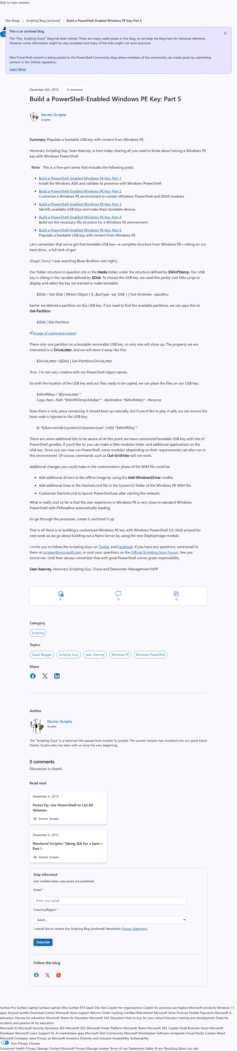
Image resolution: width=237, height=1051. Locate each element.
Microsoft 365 (76, 1028)
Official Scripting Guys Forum (154, 552)
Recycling (170, 1048)
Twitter (104, 546)
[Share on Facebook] (33, 677)
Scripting (38, 633)
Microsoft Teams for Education (67, 1018)
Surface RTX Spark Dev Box (87, 1007)
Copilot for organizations (124, 1007)
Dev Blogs (13, 20)
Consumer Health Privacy (18, 1048)
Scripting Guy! (69, 654)
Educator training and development (190, 1018)
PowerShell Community (93, 57)
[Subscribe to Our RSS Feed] (58, 977)
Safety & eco (154, 1048)
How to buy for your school (144, 1018)
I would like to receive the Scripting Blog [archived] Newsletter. (91, 928)
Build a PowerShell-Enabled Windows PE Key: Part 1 (80, 178)
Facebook (125, 546)
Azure (205, 1028)
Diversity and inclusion (96, 1038)
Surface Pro (8, 1007)
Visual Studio (195, 1033)
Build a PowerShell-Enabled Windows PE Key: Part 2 (80, 191)
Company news (25, 1038)
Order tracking (112, 1012)
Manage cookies (97, 1048)
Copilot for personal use (160, 1007)
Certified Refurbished (138, 1012)
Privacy (80, 1048)
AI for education (42, 1023)
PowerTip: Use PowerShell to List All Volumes (63, 807)
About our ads (188, 1048)
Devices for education (30, 1018)
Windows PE (120, 654)
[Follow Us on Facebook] (36, 977)
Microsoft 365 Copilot (162, 1028)
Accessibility (120, 1038)
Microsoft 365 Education (107, 1018)
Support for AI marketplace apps (61, 1033)
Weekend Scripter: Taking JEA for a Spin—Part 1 (68, 846)
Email (38, 889)
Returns (95, 1012)
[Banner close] (225, 33)
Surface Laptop (27, 1007)
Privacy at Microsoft (51, 1038)
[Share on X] (45, 677)
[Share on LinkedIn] (57, 677)
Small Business (189, 1028)
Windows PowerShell (150, 654)
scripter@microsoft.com (62, 552)
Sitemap (42, 1048)
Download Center (42, 1012)
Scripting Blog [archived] (43, 20)
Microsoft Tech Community (104, 1033)
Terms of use (119, 1048)
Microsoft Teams (135, 1028)
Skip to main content (14, 2)
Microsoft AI (8, 1028)
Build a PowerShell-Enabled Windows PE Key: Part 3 (80, 204)
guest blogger (42, 654)
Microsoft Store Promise (171, 1012)
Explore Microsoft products (197, 1007)
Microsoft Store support (72, 1012)
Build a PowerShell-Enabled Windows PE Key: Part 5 (80, 229)
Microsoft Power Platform (105, 1028)
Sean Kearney (95, 654)
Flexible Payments (201, 1012)
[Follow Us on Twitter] (47, 977)
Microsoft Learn (26, 1033)
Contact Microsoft (61, 1048)
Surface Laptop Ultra (53, 1007)
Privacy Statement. (135, 928)
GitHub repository (43, 62)
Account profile (18, 1012)
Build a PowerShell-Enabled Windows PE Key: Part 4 (80, 217)
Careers (210, 1033)
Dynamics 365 (55, 1028)
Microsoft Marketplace (140, 1033)
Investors (72, 1038)
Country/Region (46, 909)
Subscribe (43, 942)
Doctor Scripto (53, 114)
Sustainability (139, 1038)
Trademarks (136, 1048)
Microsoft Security (31, 1028)
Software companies (171, 1033)
